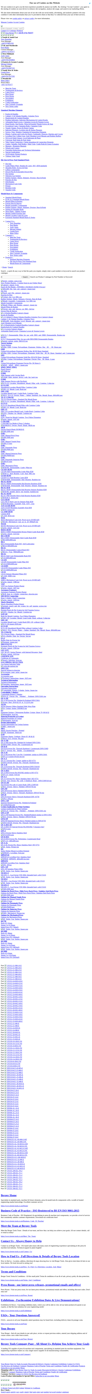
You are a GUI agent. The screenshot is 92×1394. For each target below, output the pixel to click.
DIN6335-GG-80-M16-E (16, 1168)
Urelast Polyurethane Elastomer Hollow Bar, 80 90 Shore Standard (24, 350)
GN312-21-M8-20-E (14, 968)
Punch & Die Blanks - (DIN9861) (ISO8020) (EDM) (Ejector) (23, 287)
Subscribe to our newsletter (10, 1368)
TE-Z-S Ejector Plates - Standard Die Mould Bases (19, 398)
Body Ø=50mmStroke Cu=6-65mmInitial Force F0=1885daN (10, 944)
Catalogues (54, 1364)
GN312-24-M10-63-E (15, 992)
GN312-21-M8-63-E (14, 979)
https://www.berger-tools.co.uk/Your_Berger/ (17, 1339)
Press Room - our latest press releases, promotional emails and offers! (41, 1284)
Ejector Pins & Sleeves (13, 203)
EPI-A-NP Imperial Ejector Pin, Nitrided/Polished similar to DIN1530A (26, 814)
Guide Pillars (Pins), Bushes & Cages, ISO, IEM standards (26, 166)
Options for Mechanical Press (12, 916)
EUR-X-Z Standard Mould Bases (17, 199)
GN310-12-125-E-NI (14, 1050)
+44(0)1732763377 (8, 52)
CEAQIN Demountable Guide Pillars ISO (16, 567)
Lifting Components (12, 170)
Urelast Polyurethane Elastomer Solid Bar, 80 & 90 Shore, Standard (25, 356)
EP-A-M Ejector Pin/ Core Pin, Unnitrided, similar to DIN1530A (24, 754)
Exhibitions (9, 100)
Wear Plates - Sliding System (15, 211)
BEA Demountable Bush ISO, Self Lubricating (17, 543)
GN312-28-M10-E (13, 1032)
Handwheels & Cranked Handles (17, 118)
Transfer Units (10, 190)
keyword (52, 1392)
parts (34, 1392)
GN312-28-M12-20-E (15, 997)
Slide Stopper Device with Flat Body (14, 380)
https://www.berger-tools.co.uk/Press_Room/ (17, 1295)
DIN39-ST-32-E (13, 1104)
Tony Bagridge (6, 39)
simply (26, 1392)
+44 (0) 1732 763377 (25, 33)
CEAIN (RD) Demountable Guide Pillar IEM (17, 471)
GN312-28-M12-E (13, 1035)
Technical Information (9, 681)
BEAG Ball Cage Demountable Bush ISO (16, 555)
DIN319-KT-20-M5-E (15, 1068)
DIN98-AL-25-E (13, 1113)
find (31, 1392)
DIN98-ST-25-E (13, 1133)
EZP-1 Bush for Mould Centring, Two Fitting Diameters (21, 416)
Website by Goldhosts (32, 1388)
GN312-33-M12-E (13, 1037)
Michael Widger (6, 64)
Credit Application (11, 102)
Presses (8, 186)
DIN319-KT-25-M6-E (15, 1070)
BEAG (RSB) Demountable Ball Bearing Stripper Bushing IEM (24, 489)
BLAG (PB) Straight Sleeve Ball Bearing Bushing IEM (20, 495)
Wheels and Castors (12, 148)
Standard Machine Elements (12, 110)
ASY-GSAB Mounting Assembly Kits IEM (16, 507)
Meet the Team (10, 88)
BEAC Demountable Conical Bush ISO (15, 549)
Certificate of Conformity (10, 657)
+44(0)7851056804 (8, 60)
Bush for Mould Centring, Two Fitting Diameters (18, 615)
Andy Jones (5, 56)
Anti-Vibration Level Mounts (11, 323)
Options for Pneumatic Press (12, 904)
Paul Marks (5, 48)
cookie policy (17, 18)
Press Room (9, 96)
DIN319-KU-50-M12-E (15, 1088)
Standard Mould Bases (13, 197)
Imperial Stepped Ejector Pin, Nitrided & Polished (18, 802)
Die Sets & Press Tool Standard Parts (15, 160)
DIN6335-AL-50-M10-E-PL (17, 1146)
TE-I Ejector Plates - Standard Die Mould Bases (18, 633)
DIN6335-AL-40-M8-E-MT (17, 1139)
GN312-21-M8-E (13, 1026)
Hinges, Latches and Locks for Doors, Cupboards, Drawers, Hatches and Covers (34, 134)
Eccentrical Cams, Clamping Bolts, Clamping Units (23, 126)
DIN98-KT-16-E (13, 1119)
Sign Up (13, 1364)
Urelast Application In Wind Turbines (15, 808)
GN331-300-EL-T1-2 (14, 1186)
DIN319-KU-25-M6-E (15, 1077)
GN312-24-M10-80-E (15, 994)
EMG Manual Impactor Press (11, 452)
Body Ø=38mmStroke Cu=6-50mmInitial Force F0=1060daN (10, 934)
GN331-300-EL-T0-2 (14, 1182)
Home (4, 267)
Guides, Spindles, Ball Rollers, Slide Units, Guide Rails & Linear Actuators (32, 144)
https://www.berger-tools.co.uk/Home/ (14, 1206)
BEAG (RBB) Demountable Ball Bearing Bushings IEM (21, 483)
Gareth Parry (5, 72)
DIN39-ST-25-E (13, 1102)
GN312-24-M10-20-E (15, 981)
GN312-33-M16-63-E (15, 1019)
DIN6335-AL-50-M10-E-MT (17, 1144)
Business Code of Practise (36, 1366)
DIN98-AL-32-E (13, 1115)
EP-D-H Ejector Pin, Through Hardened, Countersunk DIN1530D (24, 748)
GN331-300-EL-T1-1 (14, 1184)
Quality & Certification (70, 1366)
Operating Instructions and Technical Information (22, 150)
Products (20, 31)
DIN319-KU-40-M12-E (15, 1086)
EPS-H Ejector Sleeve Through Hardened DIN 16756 (20, 796)
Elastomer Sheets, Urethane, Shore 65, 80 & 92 (17, 735)
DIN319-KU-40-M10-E (15, 1084)
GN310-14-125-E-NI (14, 1055)
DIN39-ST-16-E (13, 1097)
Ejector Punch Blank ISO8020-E (12, 428)
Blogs (23, 1368)
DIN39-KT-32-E (13, 1095)
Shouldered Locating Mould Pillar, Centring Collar (19, 386)
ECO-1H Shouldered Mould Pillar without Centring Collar (22, 627)
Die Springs (9, 174)
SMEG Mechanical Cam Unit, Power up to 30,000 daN (20, 579)
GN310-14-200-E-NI (14, 1059)
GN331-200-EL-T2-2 (14, 1180)
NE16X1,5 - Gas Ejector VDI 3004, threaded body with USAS (23, 874)
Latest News (9, 92)
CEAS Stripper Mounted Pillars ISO (14, 573)
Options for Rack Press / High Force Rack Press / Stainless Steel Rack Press (29, 892)
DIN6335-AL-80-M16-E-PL (17, 1155)
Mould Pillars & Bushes (13, 201)
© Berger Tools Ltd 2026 (10, 1388)
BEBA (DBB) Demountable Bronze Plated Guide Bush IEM (22, 531)
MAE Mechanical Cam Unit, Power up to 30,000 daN (20, 519)
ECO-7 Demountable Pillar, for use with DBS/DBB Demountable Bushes (27, 338)
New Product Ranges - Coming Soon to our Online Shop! (21, 283)
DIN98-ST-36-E (13, 1137)
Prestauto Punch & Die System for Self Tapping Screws (20, 645)
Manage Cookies (7, 22)
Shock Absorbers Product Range (12, 603)
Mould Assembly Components (16, 205)
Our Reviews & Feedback (10, 1366)
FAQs (78, 1364)
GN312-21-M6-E (13, 1023)
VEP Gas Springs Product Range (12, 585)
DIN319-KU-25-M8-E (15, 1079)
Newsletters (9, 98)
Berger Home (9, 1195)
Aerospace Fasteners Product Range (13, 591)
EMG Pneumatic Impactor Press (12, 459)
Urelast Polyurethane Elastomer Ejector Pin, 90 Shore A (21, 362)
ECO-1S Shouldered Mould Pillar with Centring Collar (20, 404)
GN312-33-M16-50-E (15, 1017)
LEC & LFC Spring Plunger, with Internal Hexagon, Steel (21, 651)
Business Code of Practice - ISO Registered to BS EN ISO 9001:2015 (40, 1210)
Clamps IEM (7, 513)
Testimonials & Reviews (14, 90)
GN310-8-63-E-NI (13, 1064)
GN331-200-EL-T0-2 (14, 1171)
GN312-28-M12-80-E (15, 1010)
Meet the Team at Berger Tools (19, 1225)
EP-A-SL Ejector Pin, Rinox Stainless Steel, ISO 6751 (20, 844)
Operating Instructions (9, 687)
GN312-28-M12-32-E (15, 1001)
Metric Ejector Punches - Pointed (12, 729)
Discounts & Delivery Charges (39, 1364)
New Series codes (11, 106)
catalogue (65, 1392)
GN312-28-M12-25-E (15, 999)
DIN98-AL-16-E (13, 1108)
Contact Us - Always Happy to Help (21, 1241)
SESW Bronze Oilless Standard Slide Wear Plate (18, 705)
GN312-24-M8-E (13, 1030)
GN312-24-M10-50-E (15, 990)
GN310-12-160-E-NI (14, 1052)
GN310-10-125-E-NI (14, 1044)
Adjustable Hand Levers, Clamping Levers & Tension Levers (27, 122)
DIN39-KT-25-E (13, 1093)
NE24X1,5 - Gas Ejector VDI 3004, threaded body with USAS (23, 886)
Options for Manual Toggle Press (13, 898)
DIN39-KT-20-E (13, 1090)
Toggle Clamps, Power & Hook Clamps (19, 128)
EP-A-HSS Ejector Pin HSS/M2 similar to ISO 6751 (19, 772)
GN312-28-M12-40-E (15, 1003)
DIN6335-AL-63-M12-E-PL (17, 1151)
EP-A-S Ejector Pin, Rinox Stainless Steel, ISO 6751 (19, 778)
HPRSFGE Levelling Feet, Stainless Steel (16, 856)
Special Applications (12, 152)
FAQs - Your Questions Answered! (20, 1315)
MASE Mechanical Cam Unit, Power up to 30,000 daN (20, 525)
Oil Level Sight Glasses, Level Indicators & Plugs (23, 138)
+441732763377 (7, 85)
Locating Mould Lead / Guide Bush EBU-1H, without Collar (22, 621)
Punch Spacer (9, 368)
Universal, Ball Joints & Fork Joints (18, 140)
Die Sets (8, 164)
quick (8, 1392)
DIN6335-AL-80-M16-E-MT (17, 1153)
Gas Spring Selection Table (12, 663)
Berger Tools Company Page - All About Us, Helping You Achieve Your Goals (45, 1343)
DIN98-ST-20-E (13, 1131)
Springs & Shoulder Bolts (14, 209)
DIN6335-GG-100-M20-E (16, 1157)
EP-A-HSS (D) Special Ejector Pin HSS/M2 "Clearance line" (23, 826)
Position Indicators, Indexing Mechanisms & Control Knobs (26, 120)
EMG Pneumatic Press (9, 446)
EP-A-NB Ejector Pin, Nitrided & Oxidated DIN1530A (21, 741)
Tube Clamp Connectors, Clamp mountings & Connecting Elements (29, 142)
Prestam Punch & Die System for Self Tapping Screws (20, 609)
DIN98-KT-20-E (13, 1122)
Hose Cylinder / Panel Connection (13, 597)
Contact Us (5, 31)
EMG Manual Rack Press (10, 434)
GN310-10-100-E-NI (14, 1041)
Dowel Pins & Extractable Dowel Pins (19, 172)
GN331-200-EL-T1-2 (14, 1175)
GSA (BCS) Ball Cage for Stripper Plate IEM (17, 501)
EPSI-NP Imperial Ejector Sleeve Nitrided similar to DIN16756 (23, 820)
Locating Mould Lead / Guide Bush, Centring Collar (19, 392)
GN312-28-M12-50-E (15, 1006)
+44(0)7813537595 (8, 76)
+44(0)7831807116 (8, 68)
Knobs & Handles (11, 114)
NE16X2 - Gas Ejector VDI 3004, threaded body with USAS (23, 880)
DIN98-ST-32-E (13, 1135)
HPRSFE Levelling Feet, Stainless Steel (15, 862)
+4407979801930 (7, 43)
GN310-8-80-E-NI (13, 1066)
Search (10, 267)
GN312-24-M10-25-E (15, 983)
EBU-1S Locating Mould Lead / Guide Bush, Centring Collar (23, 410)
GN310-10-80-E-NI (14, 1046)
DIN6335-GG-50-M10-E (16, 1164)
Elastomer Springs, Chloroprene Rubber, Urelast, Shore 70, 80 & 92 (25, 711)
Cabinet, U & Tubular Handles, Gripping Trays (22, 116)
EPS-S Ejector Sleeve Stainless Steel (14, 832)
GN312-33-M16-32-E (15, 1012)
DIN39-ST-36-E (13, 1106)
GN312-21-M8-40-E (14, 974)
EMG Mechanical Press (9, 465)
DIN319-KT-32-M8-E (15, 1073)
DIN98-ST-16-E (13, 1128)
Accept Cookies (19, 22)
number (46, 1392)
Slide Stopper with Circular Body (13, 374)
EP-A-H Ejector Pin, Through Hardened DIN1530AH (20, 766)
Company (12, 31)
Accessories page (7, 675)
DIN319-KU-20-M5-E (15, 1075)
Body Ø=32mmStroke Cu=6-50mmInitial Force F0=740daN (10, 924)
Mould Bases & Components (12, 194)
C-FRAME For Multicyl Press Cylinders (15, 422)
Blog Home (9, 94)
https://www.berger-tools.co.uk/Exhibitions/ (16, 1311)
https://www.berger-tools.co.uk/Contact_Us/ (16, 1252)
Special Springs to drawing (10, 669)
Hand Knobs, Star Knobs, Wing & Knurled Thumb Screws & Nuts (29, 124)
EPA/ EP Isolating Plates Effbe (12, 868)
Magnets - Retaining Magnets (15, 146)
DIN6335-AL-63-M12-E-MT (17, 1148)
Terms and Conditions (13, 1271)
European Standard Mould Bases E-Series (20, 217)
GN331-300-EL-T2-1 (14, 1189)
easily (22, 1392)
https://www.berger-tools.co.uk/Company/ (16, 1354)
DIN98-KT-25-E (13, 1124)
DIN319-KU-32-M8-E (15, 1081)
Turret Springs (6, 344)
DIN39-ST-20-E (13, 1099)
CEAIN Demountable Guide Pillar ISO (15, 561)
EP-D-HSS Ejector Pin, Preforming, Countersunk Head (20, 838)
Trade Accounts (22, 1364)
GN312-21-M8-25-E (14, 970)
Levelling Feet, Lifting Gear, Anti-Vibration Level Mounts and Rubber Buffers (33, 136)
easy (17, 1392)
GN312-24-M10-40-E (15, 988)
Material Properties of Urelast (12, 717)
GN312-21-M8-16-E (14, 966)
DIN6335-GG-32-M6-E (15, 1160)
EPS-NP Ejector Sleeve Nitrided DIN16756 (16, 790)
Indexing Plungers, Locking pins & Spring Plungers (23, 130)
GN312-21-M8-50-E (14, 977)
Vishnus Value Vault (12, 156)
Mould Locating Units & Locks (16, 215)
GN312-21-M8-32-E (14, 972)
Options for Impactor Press (11, 910)
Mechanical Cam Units (13, 184)
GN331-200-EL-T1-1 (14, 1173)
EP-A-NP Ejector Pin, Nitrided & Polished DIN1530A (20, 699)
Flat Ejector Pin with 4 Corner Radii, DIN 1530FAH (19, 784)
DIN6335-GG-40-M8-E (15, 1162)
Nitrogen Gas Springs (13, 176)
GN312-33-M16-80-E (15, 1021)
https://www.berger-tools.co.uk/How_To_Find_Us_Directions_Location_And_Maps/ (31, 1267)
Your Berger (9, 33)
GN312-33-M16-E (13, 1039)
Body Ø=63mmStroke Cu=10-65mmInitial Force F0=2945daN (10, 954)
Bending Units (10, 188)
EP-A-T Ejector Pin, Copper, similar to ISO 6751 (18, 760)
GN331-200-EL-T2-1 (14, 1177)
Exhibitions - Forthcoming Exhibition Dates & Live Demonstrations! (40, 1300)
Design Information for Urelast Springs (14, 723)
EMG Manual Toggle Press (10, 440)
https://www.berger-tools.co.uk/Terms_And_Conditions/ (21, 1280)
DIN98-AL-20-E (13, 1110)
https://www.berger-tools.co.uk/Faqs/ (14, 1324)
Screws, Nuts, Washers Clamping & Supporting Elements (25, 132)
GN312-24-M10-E (13, 1028)
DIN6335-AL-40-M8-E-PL (16, 1142)
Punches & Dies (11, 180)
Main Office (5, 81)
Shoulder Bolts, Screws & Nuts (16, 168)
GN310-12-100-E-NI (14, 1048)
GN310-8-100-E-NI (14, 1061)
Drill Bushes (9, 182)
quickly (13, 1392)
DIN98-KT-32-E (13, 1126)
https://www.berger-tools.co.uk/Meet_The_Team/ (18, 1236)
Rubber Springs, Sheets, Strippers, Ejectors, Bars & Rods (25, 178)
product (59, 1392)
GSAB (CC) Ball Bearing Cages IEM (14, 477)
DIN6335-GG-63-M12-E (16, 1166)
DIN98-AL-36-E (13, 1117)
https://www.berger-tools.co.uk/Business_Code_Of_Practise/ (22, 1221)
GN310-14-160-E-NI (14, 1057)
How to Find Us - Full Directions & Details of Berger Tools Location (40, 1256)
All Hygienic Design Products (16, 154)
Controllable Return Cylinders (11, 693)
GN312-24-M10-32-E (15, 986)
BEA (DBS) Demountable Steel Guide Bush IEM (18, 537)
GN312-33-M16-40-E (15, 1015)
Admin (21, 1388)
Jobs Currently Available (14, 104)
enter (38, 1392)
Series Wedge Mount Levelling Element (15, 850)
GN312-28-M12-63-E (15, 1008)
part (42, 1392)
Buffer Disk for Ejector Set (10, 639)
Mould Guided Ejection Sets (15, 213)
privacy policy (29, 18)
